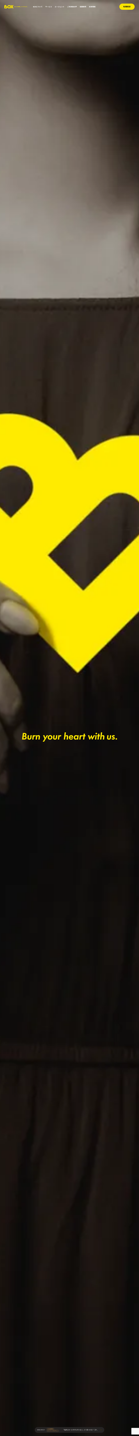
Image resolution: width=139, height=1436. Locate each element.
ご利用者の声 (72, 7)
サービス (48, 7)
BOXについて (38, 7)
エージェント (59, 7)
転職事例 (83, 7)
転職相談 (127, 7)
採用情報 (92, 7)
